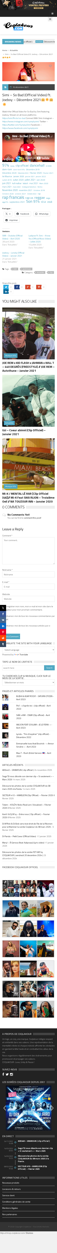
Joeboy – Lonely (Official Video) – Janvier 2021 (13, 254)
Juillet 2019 (7, 179)
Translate (24, 654)
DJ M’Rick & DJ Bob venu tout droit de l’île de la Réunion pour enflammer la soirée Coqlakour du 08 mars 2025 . (27, 825)
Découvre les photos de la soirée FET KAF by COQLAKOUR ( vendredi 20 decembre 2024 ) (22, 853)
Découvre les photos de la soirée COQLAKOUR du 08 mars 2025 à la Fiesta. (33, 1159)
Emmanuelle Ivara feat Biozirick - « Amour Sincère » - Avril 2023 (35, 745)
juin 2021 (6, 183)
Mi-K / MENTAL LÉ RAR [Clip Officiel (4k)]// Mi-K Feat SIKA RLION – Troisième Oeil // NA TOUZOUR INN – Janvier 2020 (28, 497)
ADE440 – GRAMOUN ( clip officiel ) (18, 770)
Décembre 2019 (33, 169)
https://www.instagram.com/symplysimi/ (20, 121)
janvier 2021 (30, 176)
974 (5, 165)
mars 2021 (7, 186)
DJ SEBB (49, 166)
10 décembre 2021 (21, 87)
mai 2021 (33, 183)
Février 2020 (36, 172)
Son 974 (33, 201)
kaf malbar (17, 183)
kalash (25, 183)
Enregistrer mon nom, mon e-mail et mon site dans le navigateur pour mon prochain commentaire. (27, 608)
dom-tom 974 (19, 169)
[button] (11, 888)
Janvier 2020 (18, 176)
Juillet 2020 (18, 179)
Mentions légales (10, 1208)
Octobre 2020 (8, 193)
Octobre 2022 (31, 194)
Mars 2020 (43, 183)
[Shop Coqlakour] (28, 4)
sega (48, 198)
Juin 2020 (41, 179)
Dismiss (29, 1233)
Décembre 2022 (23, 173)
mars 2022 (17, 187)
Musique (34, 41)
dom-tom (7, 169)
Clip (51, 272)
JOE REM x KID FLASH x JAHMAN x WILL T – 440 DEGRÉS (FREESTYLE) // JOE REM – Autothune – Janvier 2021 (28, 366)
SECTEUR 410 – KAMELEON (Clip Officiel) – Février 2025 (27, 795)
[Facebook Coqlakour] (3, 1074)
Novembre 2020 (10, 190)
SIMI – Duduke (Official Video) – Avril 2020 (12, 237)
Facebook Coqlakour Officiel (20, 867)
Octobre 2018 (39, 190)
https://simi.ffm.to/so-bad (14, 118)
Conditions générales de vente (16, 1201)
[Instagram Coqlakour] (12, 1074)
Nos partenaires (9, 1214)
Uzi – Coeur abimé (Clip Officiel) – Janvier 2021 (24, 432)
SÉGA (43, 202)
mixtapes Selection (29, 187)
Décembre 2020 (9, 172)
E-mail (5, 582)
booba (12, 166)
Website (6, 594)
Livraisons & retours (11, 1189)
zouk (49, 201)
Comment (7, 535)
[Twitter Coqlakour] (8, 1074)
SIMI (15, 269)
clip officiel (22, 165)
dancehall (37, 165)
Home (4, 50)
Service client (8, 1195)
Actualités (14, 50)
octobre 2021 (20, 193)
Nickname (7, 569)
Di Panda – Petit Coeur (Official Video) (19, 836)
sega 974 (5, 202)
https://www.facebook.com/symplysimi (20, 128)
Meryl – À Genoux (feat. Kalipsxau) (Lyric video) (23, 842)
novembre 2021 (25, 190)
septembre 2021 (17, 201)
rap (39, 193)
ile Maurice (7, 176)
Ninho (40, 187)
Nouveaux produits (10, 1182)
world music (27, 269)
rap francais (13, 197)
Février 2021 (48, 173)
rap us (29, 197)
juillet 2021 (30, 179)
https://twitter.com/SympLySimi (16, 124)
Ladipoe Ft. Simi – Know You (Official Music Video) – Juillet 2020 (40, 238)
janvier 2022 (41, 176)
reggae (39, 197)
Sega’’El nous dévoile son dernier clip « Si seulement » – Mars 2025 (35, 1149)
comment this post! (32, 517)
